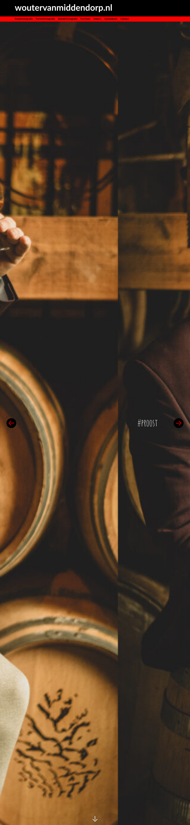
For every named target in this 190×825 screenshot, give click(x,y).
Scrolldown (95, 818)
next (179, 423)
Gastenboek (110, 18)
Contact (124, 18)
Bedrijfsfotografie (68, 18)
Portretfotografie (45, 18)
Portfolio (85, 18)
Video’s (97, 18)
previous (11, 423)
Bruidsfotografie (24, 18)
